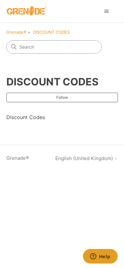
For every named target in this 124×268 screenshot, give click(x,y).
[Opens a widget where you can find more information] (100, 257)
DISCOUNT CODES (51, 32)
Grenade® (16, 32)
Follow (62, 97)
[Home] (26, 11)
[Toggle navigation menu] (106, 11)
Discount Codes (25, 117)
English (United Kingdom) (84, 158)
